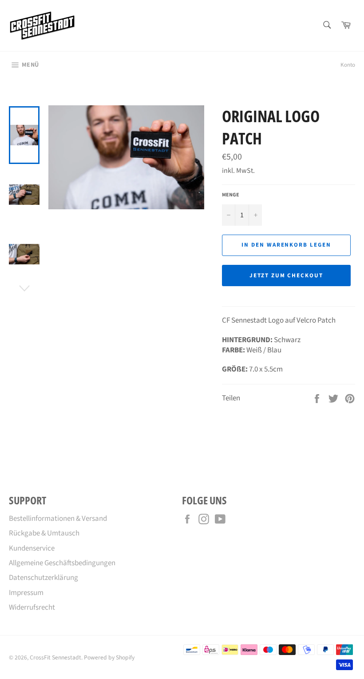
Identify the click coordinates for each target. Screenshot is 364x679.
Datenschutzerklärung (43, 577)
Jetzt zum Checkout (286, 276)
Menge (230, 195)
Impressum (26, 592)
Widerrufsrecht (32, 607)
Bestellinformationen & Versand (58, 518)
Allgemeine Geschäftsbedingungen (62, 563)
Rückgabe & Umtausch (44, 533)
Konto (347, 65)
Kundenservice (32, 548)
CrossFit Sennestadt (55, 657)
